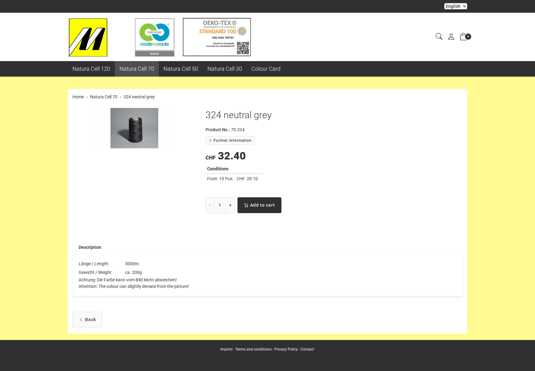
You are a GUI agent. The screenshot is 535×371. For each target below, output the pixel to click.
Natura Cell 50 (180, 68)
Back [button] (90, 319)
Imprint (226, 349)
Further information (232, 140)
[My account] (451, 37)
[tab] (86, 247)
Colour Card (266, 68)
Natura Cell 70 (137, 68)
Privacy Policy (286, 349)
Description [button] (90, 247)
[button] (439, 37)
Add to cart (262, 205)
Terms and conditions (253, 349)
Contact (307, 349)
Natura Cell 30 (224, 68)
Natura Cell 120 (91, 68)
